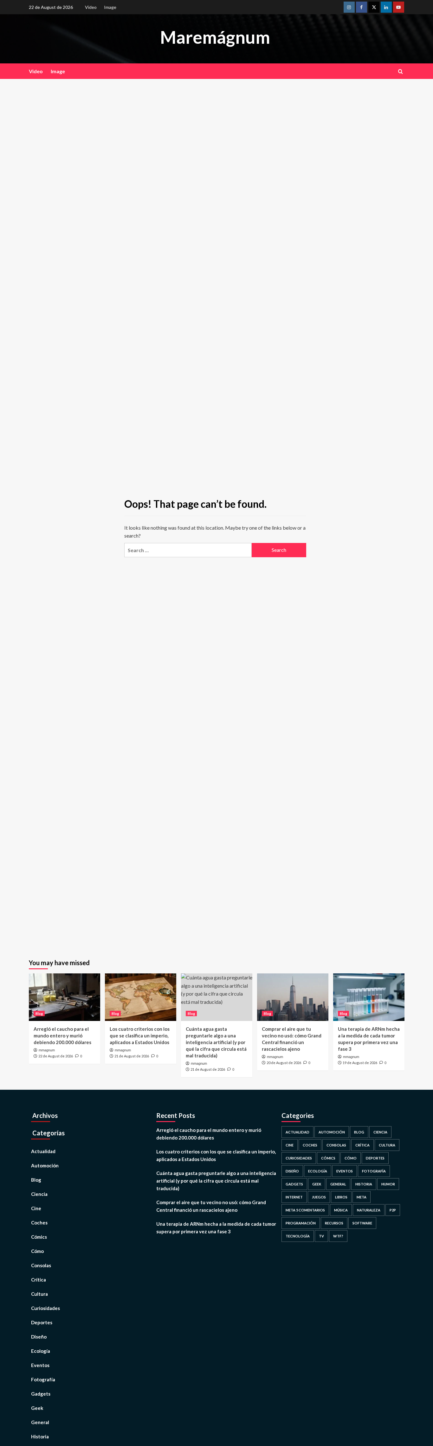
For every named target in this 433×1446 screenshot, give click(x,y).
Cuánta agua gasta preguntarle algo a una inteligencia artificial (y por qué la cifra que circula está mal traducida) (216, 1042)
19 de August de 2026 (360, 1063)
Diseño (39, 1336)
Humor (388, 1184)
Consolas (41, 1265)
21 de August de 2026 (131, 1056)
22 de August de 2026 (55, 1056)
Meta (361, 1197)
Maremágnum (215, 37)
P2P (393, 1210)
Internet (294, 1197)
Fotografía (43, 1379)
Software (362, 1223)
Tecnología (298, 1236)
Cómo (37, 1251)
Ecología (40, 1351)
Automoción (45, 1165)
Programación (301, 1223)
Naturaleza (368, 1210)
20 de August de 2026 (284, 1063)
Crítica (38, 1279)
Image (110, 7)
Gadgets (40, 1394)
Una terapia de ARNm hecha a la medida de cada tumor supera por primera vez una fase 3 (216, 1227)
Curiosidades (45, 1308)
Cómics (39, 1237)
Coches (39, 1222)
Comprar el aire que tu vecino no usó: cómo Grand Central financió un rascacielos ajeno (211, 1206)
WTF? (338, 1236)
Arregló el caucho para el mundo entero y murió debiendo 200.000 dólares (62, 1035)
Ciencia (39, 1194)
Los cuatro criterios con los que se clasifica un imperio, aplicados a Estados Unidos (140, 1035)
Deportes (41, 1322)
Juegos (319, 1197)
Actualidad (43, 1151)
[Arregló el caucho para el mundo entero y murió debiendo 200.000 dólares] (64, 997)
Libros (341, 1197)
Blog (39, 1013)
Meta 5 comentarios (305, 1210)
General (40, 1422)
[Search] (400, 71)
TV (321, 1236)
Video (91, 7)
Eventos (40, 1365)
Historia (40, 1436)
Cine (36, 1208)
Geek (37, 1408)
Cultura (39, 1294)
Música (341, 1210)
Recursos (334, 1223)
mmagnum (47, 1050)
